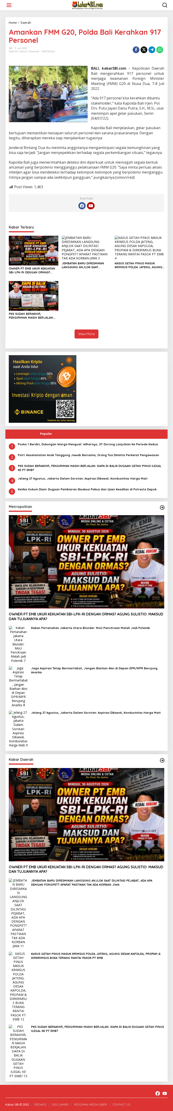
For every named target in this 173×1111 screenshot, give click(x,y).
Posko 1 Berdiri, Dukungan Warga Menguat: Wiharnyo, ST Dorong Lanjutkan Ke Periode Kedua (88, 444)
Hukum (23, 51)
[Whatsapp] (159, 49)
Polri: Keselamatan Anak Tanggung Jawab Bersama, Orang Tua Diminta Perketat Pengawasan (88, 455)
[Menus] (9, 5)
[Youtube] (91, 205)
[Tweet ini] (144, 49)
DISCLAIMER (60, 1104)
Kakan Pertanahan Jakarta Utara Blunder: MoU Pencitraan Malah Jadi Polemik (90, 628)
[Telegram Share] (151, 49)
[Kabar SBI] (87, 5)
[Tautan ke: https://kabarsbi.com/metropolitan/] (162, 507)
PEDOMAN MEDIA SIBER (90, 1104)
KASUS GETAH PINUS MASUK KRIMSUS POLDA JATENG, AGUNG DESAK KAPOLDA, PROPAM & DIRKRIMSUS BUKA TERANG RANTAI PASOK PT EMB (138, 265)
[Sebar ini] (136, 49)
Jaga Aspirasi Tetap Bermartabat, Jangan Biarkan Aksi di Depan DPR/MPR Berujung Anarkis (94, 670)
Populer (46, 434)
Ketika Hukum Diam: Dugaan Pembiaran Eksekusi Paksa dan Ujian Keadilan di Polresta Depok (87, 489)
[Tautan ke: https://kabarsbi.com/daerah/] (162, 760)
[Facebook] (82, 205)
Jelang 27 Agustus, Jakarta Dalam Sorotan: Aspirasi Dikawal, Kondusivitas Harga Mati (82, 478)
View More (86, 334)
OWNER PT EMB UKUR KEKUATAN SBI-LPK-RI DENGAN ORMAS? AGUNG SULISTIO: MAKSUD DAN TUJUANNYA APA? (32, 270)
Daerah (13, 51)
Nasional (34, 51)
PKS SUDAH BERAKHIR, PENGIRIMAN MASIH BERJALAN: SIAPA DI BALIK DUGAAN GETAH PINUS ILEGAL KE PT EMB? (31, 316)
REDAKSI (40, 1104)
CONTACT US (121, 1104)
